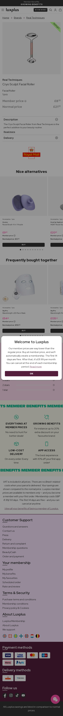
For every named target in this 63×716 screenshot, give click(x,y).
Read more (36, 366)
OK (31, 373)
